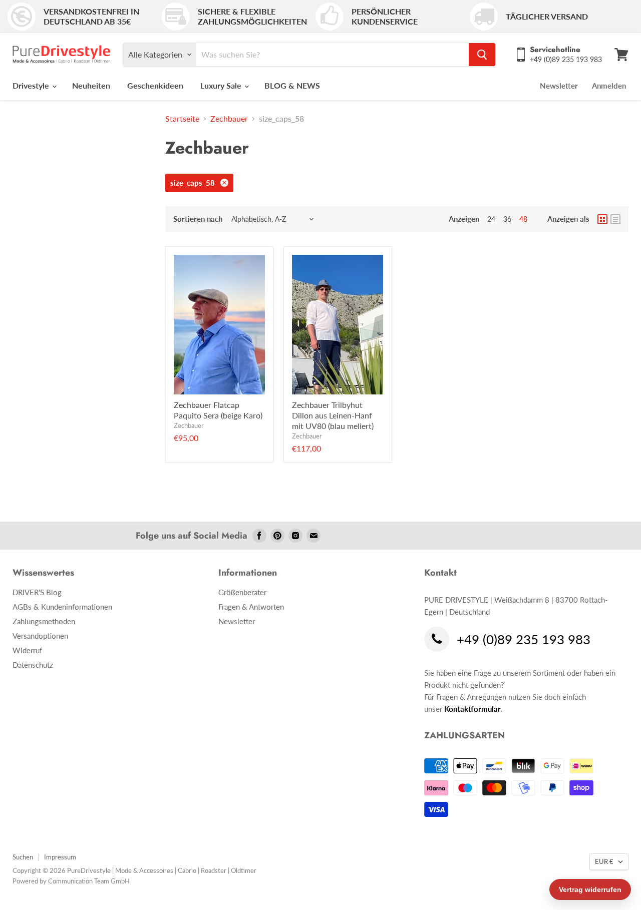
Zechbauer (229, 118)
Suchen (23, 857)
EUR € (604, 861)
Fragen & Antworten (251, 606)
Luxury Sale (221, 85)
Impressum (60, 857)
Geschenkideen (155, 85)
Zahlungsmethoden (44, 621)
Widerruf (27, 650)
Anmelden (609, 85)
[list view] (615, 219)
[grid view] (602, 219)
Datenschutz (33, 664)
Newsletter (559, 85)
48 (523, 219)
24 (491, 219)
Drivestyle (32, 85)
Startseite (182, 118)
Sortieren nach (197, 219)
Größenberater (242, 592)
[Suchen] (482, 54)
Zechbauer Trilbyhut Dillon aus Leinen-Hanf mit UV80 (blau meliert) (333, 415)
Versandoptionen (40, 635)
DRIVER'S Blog (37, 592)
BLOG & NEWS (292, 85)
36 (507, 219)
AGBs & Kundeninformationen (62, 606)
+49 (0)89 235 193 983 (523, 640)
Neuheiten (91, 85)
